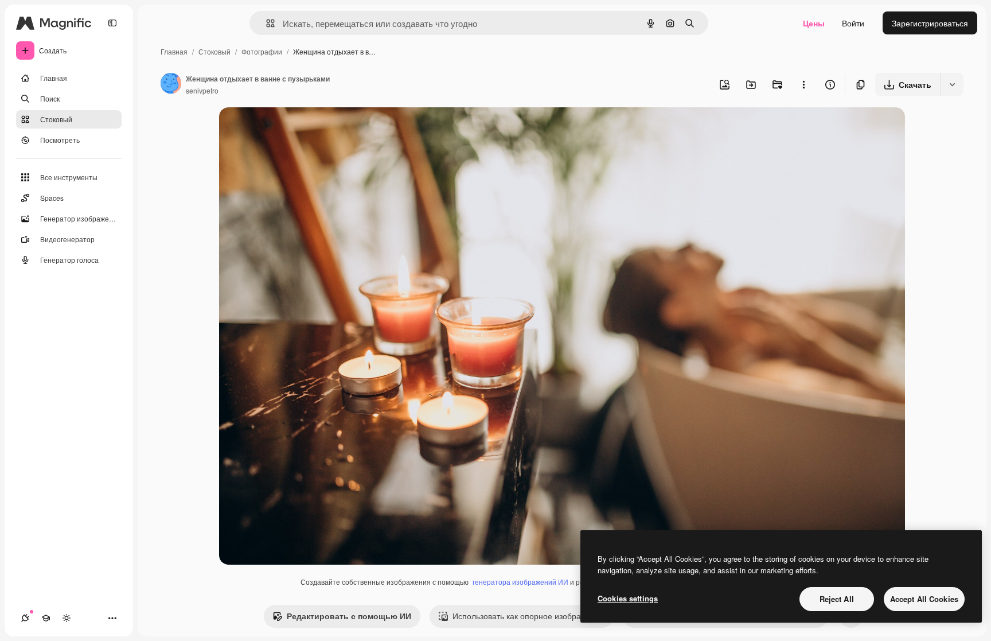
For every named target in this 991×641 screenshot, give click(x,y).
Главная (174, 51)
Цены (814, 23)
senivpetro (202, 90)
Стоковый (214, 51)
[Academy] (46, 618)
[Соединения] (25, 618)
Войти (853, 23)
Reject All (837, 598)
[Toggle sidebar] (112, 23)
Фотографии (261, 51)
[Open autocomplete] (266, 23)
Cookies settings (628, 598)
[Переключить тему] (66, 618)
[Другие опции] (803, 84)
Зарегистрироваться (930, 23)
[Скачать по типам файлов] (952, 84)
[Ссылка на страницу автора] (171, 84)
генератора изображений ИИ (520, 581)
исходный (295, 129)
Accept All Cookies (924, 598)
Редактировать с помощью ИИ (349, 615)
